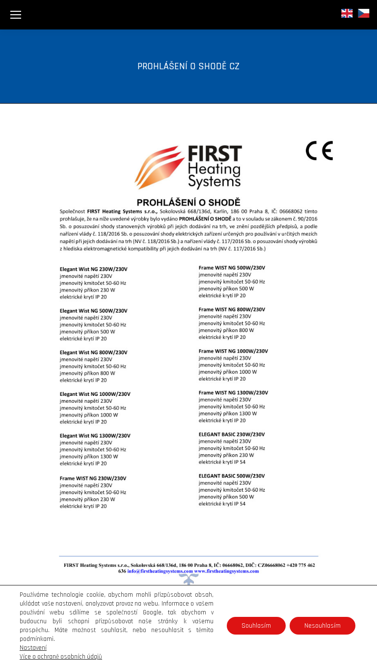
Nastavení (33, 648)
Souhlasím (256, 625)
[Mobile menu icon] (16, 15)
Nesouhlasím (322, 625)
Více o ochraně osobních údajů (61, 657)
